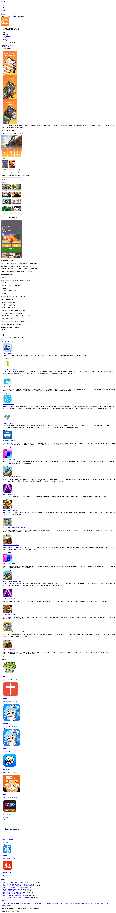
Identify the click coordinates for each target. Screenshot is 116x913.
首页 (4, 4)
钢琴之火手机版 (7, 459)
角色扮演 (13, 494)
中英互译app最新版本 (8, 386)
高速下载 (3, 46)
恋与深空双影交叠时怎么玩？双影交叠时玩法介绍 (15, 890)
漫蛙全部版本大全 (40, 903)
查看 (9, 358)
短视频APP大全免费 (67, 903)
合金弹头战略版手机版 (8, 510)
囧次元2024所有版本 (19, 903)
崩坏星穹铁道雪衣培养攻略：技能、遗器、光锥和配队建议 (17, 897)
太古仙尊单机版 (7, 494)
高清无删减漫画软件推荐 (102, 903)
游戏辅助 (9, 45)
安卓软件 (5, 9)
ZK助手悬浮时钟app (8, 369)
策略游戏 (16, 510)
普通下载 (7, 46)
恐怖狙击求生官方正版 (8, 545)
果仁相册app (6, 404)
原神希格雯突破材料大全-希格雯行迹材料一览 (14, 887)
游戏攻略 (5, 5)
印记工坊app (6, 423)
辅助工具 (15, 16)
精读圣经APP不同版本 (8, 903)
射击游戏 (16, 545)
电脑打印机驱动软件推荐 (90, 903)
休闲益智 (13, 459)
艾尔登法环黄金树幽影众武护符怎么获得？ (13, 894)
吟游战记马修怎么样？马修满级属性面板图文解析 (15, 895)
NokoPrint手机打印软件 (8, 440)
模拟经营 (23, 527)
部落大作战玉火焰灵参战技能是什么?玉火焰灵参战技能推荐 (17, 889)
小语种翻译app (6, 353)
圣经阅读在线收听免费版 (78, 903)
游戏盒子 (13, 45)
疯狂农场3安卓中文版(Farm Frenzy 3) (11, 527)
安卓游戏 (5, 7)
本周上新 (7, 341)
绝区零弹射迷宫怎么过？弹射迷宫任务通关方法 (14, 884)
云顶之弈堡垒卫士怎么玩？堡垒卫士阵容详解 (14, 892)
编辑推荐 (12, 341)
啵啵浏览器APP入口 (57, 903)
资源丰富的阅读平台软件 (30, 903)
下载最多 (3, 341)
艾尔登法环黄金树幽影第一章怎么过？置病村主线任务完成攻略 (18, 885)
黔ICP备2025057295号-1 (6, 905)
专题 (4, 10)
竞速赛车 (19, 476)
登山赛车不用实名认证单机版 (10, 476)
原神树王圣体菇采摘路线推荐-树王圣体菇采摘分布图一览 (16, 882)
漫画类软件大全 (48, 903)
